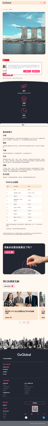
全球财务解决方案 (6, 392)
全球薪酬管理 (26, 392)
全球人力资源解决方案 (28, 383)
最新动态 (4, 416)
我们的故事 (5, 412)
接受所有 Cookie (36, 71)
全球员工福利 (26, 393)
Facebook (44, 414)
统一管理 (4, 374)
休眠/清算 (4, 390)
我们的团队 (5, 414)
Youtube (31, 414)
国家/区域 (5, 405)
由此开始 (8, 252)
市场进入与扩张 (6, 367)
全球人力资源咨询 (27, 390)
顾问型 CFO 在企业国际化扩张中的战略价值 (19, 312)
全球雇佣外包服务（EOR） (28, 386)
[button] (27, 322)
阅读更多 (7, 317)
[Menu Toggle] (44, 2)
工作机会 (4, 418)
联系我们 (35, 403)
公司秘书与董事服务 (6, 386)
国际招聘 (25, 385)
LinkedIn (25, 414)
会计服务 (4, 394)
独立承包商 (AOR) (27, 388)
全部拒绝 (27, 71)
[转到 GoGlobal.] (3, 9)
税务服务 (4, 396)
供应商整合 (5, 371)
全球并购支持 (5, 369)
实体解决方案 (5, 383)
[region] (24, 68)
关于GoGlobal (6, 411)
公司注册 (4, 385)
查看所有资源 (7, 286)
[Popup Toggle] (41, 2)
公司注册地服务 (5, 388)
